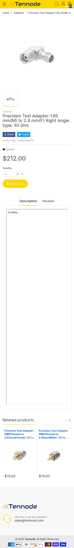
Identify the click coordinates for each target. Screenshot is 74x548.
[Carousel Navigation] (68, 420)
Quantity (7, 168)
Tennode (7, 111)
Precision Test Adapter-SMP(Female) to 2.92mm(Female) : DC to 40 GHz (19, 434)
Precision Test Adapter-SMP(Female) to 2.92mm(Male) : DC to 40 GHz (54, 434)
